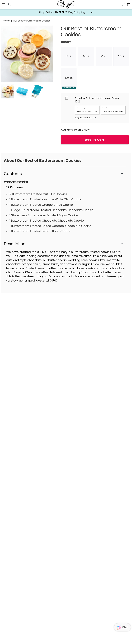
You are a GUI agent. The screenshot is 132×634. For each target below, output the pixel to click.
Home (6, 20)
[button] (66, 12)
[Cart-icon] (129, 4)
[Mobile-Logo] (66, 4)
